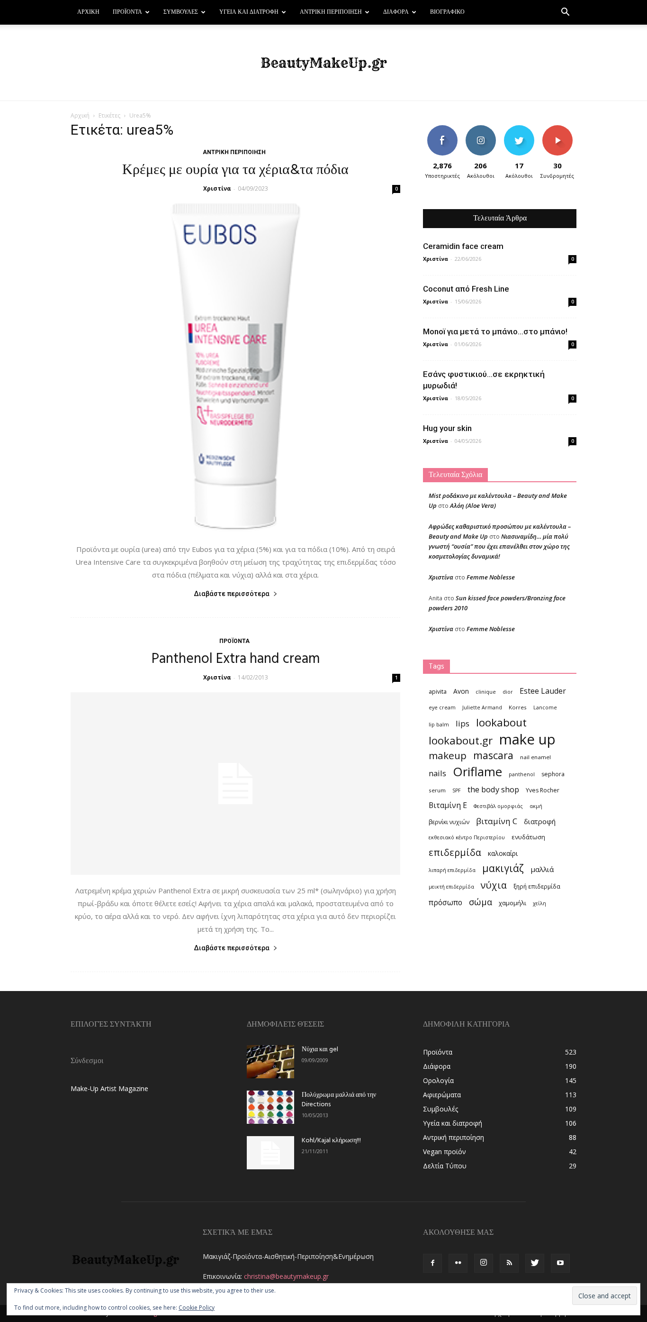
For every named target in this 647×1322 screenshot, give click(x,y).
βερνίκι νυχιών (449, 822)
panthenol (522, 774)
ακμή (536, 806)
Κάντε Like (442, 128)
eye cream (442, 707)
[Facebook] (432, 1263)
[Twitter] (534, 1263)
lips (462, 723)
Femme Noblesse (491, 577)
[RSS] (509, 1263)
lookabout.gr (461, 740)
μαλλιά (542, 869)
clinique (486, 692)
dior (508, 692)
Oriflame (477, 772)
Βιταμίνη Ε (448, 805)
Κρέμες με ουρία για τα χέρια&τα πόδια (235, 170)
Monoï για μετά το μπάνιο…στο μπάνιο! (495, 331)
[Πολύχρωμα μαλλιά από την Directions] (270, 1107)
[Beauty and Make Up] (323, 63)
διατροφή (540, 821)
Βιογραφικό (447, 12)
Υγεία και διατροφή (249, 12)
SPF (456, 790)
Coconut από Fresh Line (466, 289)
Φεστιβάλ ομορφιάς (498, 806)
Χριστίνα (217, 188)
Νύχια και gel (320, 1049)
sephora (553, 774)
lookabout (501, 722)
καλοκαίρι (503, 853)
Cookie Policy (197, 1308)
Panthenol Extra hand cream (236, 659)
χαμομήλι (512, 903)
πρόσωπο (445, 903)
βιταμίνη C (496, 821)
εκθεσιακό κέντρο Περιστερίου (467, 837)
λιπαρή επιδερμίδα (452, 870)
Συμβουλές (180, 12)
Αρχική (88, 12)
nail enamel (535, 757)
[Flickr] (458, 1263)
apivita (438, 692)
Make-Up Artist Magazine (109, 1088)
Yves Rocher (542, 790)
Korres (518, 707)
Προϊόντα (127, 12)
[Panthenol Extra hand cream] (235, 783)
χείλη (539, 903)
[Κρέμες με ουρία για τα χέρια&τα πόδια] (235, 368)
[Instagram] (483, 1263)
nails (437, 773)
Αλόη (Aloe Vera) (473, 505)
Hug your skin (447, 428)
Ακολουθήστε (482, 128)
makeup (448, 756)
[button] (565, 13)
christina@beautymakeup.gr (286, 1276)
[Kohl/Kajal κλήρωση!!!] (270, 1152)
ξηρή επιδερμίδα (536, 886)
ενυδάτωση (528, 837)
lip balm (439, 724)
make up (527, 739)
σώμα (480, 902)
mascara (493, 755)
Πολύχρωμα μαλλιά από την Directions (339, 1100)
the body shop (493, 789)
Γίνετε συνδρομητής (560, 132)
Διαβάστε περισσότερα (232, 593)
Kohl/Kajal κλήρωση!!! (331, 1140)
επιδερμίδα (455, 852)
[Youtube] (560, 1263)
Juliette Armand (482, 707)
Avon (461, 691)
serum (437, 790)
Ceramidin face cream (463, 246)
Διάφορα (396, 12)
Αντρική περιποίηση (331, 12)
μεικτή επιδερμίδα (451, 886)
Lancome (545, 707)
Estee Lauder (543, 691)
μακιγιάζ (503, 868)
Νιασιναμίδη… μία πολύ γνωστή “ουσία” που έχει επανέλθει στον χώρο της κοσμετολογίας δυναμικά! (499, 546)
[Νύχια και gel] (270, 1061)
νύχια (494, 885)
